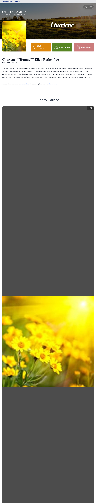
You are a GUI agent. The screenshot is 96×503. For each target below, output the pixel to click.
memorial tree (25, 84)
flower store (53, 84)
